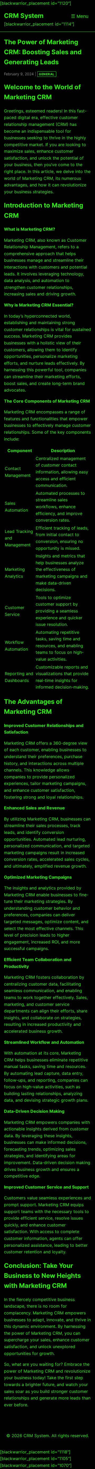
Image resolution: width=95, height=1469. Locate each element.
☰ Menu (79, 16)
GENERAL (47, 74)
